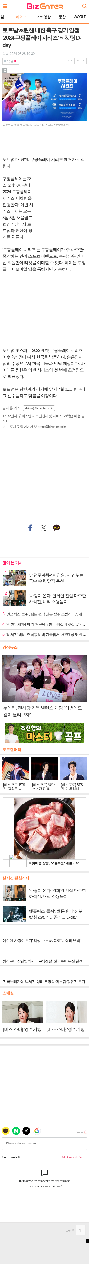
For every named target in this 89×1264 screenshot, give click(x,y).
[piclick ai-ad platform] (21, 75)
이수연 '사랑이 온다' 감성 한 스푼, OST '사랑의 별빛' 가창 (45, 940)
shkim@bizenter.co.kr (39, 408)
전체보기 (6, 5)
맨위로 (69, 1230)
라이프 (21, 17)
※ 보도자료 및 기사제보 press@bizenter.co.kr (34, 427)
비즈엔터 (45, 6)
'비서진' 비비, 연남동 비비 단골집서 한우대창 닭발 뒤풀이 (44, 634)
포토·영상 (43, 17)
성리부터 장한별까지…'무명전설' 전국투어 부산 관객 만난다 (45, 961)
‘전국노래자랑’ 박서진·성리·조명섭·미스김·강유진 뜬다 (43, 981)
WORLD (80, 17)
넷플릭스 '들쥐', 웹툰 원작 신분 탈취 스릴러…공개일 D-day (44, 614)
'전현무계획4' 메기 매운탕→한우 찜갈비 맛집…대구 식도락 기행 (44, 624)
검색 (84, 4)
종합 (62, 17)
